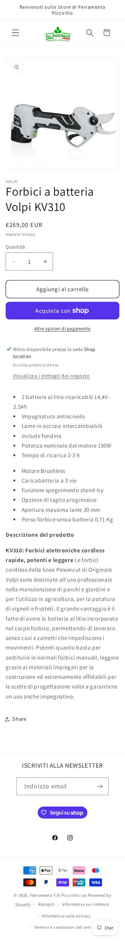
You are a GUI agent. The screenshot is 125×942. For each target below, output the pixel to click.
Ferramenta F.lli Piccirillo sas (58, 895)
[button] (15, 32)
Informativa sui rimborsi (86, 904)
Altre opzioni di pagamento (62, 328)
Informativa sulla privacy (66, 916)
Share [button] (19, 718)
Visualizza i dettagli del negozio (51, 375)
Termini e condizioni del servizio (66, 927)
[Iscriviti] (99, 786)
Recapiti (46, 904)
